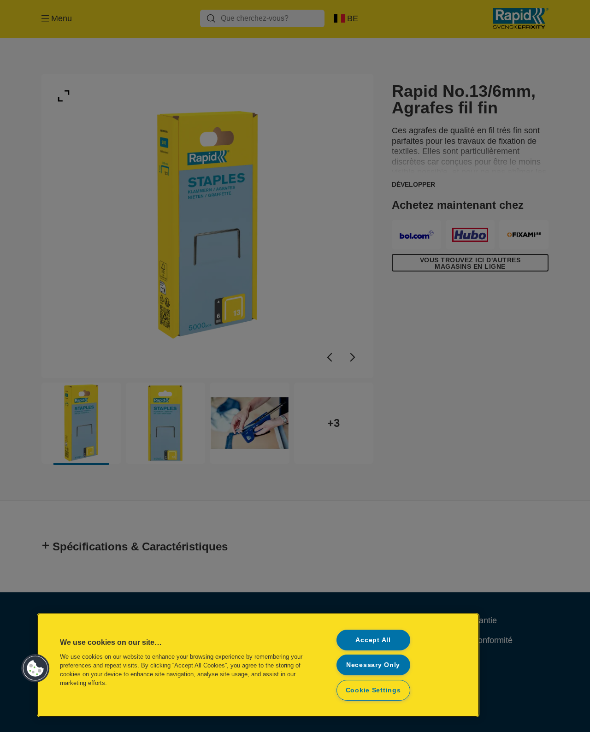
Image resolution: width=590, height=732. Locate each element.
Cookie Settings (373, 690)
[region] (258, 665)
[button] (35, 668)
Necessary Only (373, 664)
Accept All (372, 639)
